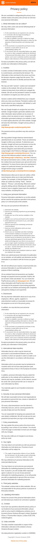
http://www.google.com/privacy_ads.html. (15, 157)
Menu (34, 3)
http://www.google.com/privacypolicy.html (15, 127)
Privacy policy (23, 541)
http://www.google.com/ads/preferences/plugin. (19, 171)
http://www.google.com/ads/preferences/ (15, 153)
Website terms (15, 541)
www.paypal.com (23, 281)
